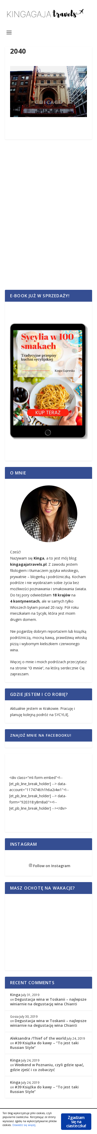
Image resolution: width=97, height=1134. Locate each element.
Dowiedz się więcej (23, 1125)
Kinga (15, 994)
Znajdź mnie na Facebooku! (40, 735)
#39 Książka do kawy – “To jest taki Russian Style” (44, 1045)
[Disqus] (48, 220)
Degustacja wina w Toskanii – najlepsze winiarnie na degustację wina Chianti (48, 1001)
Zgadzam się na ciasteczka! (76, 1122)
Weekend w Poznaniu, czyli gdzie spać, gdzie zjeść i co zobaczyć (47, 1067)
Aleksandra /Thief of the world (38, 1038)
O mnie (35, 667)
